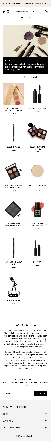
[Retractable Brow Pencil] (13, 248)
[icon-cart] (45, 11)
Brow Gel (37, 262)
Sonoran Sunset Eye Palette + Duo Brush (13, 109)
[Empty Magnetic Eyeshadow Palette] (13, 209)
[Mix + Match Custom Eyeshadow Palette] (13, 171)
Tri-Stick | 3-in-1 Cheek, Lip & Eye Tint (37, 224)
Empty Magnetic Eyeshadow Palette (13, 224)
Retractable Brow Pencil (14, 263)
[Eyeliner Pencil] (13, 133)
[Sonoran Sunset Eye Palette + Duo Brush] (13, 94)
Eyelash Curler (13, 300)
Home (22, 17)
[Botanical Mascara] (37, 94)
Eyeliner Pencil (13, 147)
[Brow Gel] (37, 248)
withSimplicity (29, 436)
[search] (8, 11)
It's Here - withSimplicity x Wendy (17, 3)
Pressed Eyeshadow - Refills (37, 186)
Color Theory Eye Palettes (37, 148)
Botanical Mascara (37, 108)
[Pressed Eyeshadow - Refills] (37, 171)
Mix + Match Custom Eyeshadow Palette (13, 186)
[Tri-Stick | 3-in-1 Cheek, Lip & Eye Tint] (37, 209)
